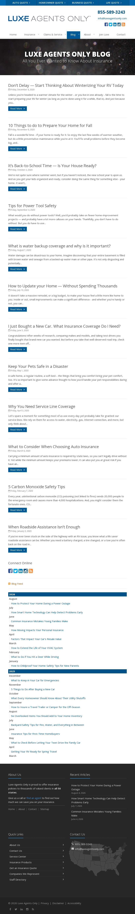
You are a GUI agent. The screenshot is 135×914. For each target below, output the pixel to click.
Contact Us (16, 850)
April (11, 634)
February (14, 652)
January (13, 661)
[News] (123, 24)
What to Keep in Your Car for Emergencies (35, 680)
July (11, 607)
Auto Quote (21, 2)
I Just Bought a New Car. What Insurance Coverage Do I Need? (64, 326)
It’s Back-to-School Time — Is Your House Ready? (52, 165)
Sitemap (44, 809)
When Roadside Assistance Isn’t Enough (44, 527)
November (15, 684)
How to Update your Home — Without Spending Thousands (62, 286)
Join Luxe (104, 34)
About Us (15, 845)
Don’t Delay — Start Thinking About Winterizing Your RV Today (65, 85)
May (11, 625)
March (12, 643)
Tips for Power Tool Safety (32, 205)
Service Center (18, 856)
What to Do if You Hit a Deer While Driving (35, 656)
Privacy (45, 903)
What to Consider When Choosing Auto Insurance (53, 446)
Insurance (31, 34)
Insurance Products (21, 862)
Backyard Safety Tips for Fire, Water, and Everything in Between (47, 724)
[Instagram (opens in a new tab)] (119, 24)
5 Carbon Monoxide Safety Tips (36, 486)
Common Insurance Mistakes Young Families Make (39, 621)
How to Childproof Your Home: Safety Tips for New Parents (45, 665)
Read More (16, 108)
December (15, 675)
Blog (74, 34)
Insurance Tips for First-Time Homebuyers (35, 733)
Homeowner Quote (51, 2)
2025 (12, 671)
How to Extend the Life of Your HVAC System (37, 647)
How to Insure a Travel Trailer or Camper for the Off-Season (45, 707)
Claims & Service (54, 34)
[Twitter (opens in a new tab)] (110, 24)
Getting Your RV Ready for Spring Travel (34, 751)
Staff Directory (18, 879)
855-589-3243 (83, 844)
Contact (121, 34)
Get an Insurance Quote (23, 868)
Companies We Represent (24, 873)
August (13, 598)
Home (13, 34)
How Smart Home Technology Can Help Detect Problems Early (47, 612)
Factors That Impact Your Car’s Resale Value (36, 639)
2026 (12, 594)
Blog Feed (17, 583)
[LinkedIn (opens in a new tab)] (115, 24)
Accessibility (74, 903)
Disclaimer (58, 903)
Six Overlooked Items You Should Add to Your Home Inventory (46, 716)
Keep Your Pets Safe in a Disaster (38, 366)
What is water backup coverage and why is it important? (59, 246)
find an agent (34, 798)
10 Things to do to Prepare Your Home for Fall (50, 125)
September (15, 702)
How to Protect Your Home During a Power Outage (40, 603)
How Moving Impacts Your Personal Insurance (37, 630)
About (88, 34)
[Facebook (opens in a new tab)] (106, 24)
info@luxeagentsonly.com (112, 18)
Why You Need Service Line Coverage (41, 406)
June (11, 616)
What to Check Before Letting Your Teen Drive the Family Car (46, 742)
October (13, 693)
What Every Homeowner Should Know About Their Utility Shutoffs (48, 698)
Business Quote (82, 2)
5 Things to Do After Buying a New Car (33, 689)
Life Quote (113, 2)
